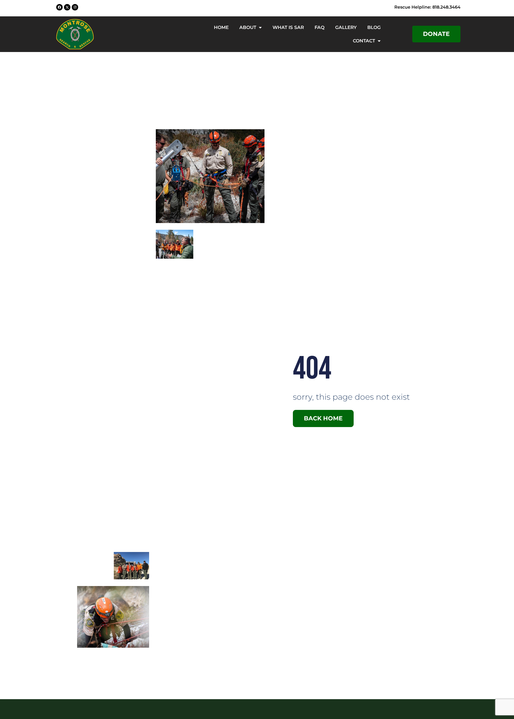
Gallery (346, 27)
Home (221, 27)
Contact (364, 40)
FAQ (319, 27)
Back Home (323, 418)
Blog (374, 27)
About (247, 27)
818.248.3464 (446, 7)
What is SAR (288, 27)
